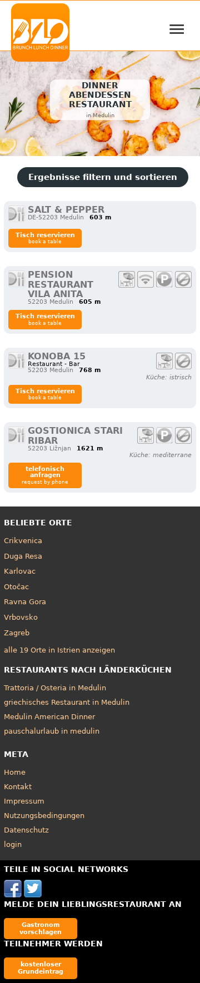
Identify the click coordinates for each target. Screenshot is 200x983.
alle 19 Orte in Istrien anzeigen (59, 650)
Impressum (24, 801)
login (13, 844)
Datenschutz (26, 830)
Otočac (16, 587)
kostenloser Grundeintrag (40, 968)
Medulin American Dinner (49, 717)
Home (15, 772)
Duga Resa (23, 556)
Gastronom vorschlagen (40, 928)
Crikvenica (23, 540)
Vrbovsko (21, 617)
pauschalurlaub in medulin (51, 731)
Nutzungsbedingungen (44, 815)
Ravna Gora (25, 602)
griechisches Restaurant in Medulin (66, 702)
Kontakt (18, 787)
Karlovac (20, 571)
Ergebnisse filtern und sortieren (102, 177)
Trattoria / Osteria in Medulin (55, 688)
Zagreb (16, 633)
